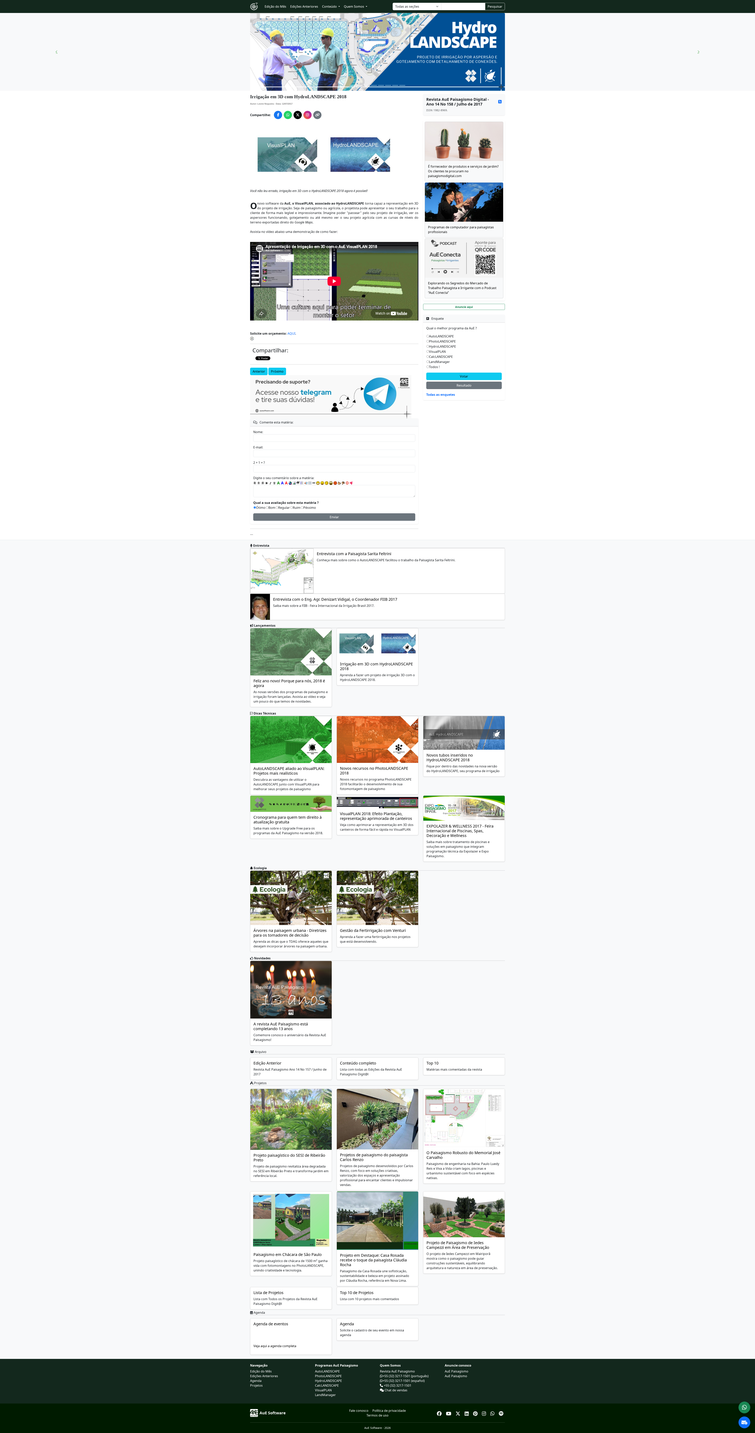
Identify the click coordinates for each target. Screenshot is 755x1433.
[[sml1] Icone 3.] (326, 483)
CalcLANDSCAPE (441, 357)
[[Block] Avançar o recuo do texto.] (306, 483)
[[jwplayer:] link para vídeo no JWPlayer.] (351, 483)
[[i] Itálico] (270, 483)
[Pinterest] (476, 1413)
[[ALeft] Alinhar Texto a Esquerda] (254, 483)
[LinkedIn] (467, 1413)
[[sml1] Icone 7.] (343, 483)
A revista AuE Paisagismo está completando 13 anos (280, 1026)
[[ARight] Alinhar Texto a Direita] (262, 483)
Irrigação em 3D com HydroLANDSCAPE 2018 (376, 666)
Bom (271, 507)
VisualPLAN (437, 351)
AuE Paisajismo (456, 1376)
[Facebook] (440, 1413)
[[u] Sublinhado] (274, 483)
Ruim (296, 507)
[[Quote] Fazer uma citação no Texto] (298, 483)
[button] (56, 52)
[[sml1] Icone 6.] (339, 483)
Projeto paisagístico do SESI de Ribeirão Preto (289, 1158)
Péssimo (309, 507)
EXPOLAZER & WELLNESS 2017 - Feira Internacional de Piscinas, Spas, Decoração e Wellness (460, 830)
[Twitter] (458, 1413)
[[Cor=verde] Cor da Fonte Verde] (278, 483)
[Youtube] (449, 1413)
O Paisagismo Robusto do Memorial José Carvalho (463, 1155)
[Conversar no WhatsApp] (744, 1407)
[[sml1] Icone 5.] (335, 483)
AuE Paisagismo (456, 1371)
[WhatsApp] (493, 1413)
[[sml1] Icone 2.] (322, 483)
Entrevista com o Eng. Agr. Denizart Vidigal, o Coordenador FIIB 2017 (335, 599)
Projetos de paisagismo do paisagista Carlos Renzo (374, 1157)
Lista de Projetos (268, 1292)
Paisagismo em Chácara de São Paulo (287, 1254)
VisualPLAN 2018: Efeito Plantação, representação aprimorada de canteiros (376, 816)
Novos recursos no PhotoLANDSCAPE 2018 (374, 771)
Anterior (259, 371)
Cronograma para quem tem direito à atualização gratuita (287, 820)
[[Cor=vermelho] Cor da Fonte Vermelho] (286, 483)
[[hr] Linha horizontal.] (313, 483)
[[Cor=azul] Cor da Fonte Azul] (282, 483)
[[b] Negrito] (266, 483)
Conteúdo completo (358, 1063)
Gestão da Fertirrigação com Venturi (373, 930)
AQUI (291, 333)
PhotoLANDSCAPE (442, 341)
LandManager (439, 362)
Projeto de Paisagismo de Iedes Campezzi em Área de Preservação (457, 1245)
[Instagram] (484, 1413)
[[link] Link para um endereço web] (290, 483)
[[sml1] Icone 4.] (331, 483)
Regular (284, 507)
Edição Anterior (267, 1063)
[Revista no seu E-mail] (744, 1422)
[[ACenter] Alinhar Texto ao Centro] (258, 483)
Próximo (277, 371)
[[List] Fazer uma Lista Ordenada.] (302, 483)
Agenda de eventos (270, 1323)
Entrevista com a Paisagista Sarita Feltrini (354, 553)
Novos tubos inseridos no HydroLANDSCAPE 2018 (449, 757)
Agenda (347, 1323)
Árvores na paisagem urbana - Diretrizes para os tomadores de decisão (290, 933)
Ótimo (260, 507)
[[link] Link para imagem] (294, 483)
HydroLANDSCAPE (442, 346)
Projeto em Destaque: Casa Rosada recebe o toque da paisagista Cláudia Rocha (373, 1260)
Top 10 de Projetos (357, 1292)
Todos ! (434, 367)
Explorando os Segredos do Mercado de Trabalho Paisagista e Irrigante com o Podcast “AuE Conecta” (462, 288)
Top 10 (432, 1063)
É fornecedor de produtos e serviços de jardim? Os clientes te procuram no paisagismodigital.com (463, 171)
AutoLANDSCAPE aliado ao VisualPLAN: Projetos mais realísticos (288, 771)
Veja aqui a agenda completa (274, 1346)
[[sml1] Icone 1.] (318, 483)
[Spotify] (501, 1413)
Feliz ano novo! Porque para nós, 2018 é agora (289, 683)
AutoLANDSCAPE (441, 336)
